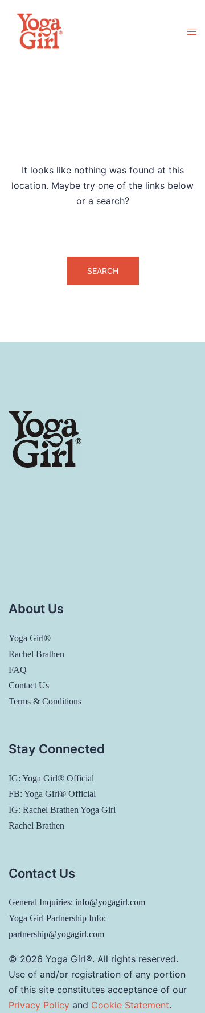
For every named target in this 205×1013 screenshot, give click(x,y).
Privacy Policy (39, 1005)
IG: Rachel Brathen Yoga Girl (62, 810)
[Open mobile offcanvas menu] (191, 31)
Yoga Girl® (30, 638)
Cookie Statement (130, 1005)
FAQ (18, 670)
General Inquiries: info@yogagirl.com (77, 902)
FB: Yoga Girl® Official (52, 794)
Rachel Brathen (36, 654)
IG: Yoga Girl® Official (51, 778)
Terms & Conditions (45, 701)
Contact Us (29, 685)
